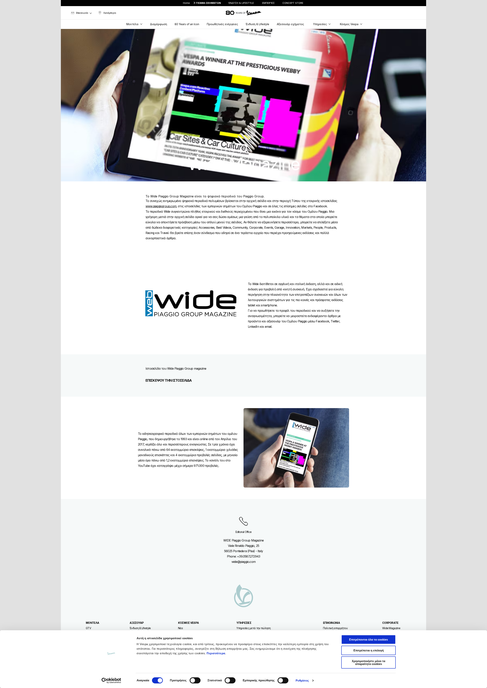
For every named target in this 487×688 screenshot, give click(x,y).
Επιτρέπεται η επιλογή (368, 650)
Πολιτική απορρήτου (335, 628)
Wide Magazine (391, 628)
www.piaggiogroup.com (161, 206)
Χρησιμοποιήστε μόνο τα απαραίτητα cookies (368, 662)
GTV (88, 628)
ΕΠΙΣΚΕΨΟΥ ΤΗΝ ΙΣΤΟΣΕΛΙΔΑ (169, 380)
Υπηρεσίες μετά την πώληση (253, 628)
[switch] (195, 680)
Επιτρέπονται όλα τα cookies (368, 639)
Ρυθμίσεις (302, 680)
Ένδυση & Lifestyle (140, 628)
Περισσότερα (216, 653)
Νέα (180, 628)
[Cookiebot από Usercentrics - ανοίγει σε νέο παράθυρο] (111, 680)
